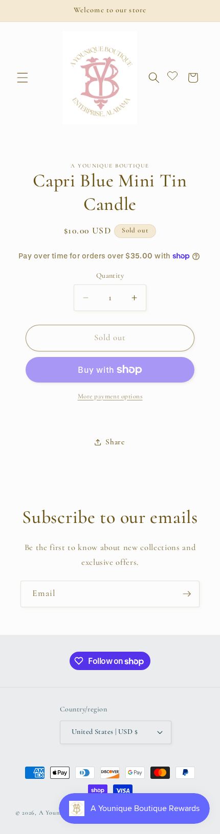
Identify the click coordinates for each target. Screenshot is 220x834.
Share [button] (114, 441)
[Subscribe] (186, 594)
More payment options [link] (110, 396)
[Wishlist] (172, 77)
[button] (22, 77)
